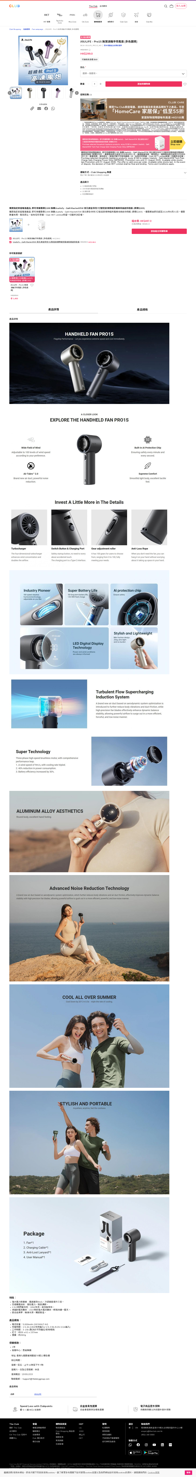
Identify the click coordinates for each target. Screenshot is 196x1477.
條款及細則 (107, 1434)
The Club (93, 6)
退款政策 (59, 1437)
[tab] (53, 309)
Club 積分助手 (39, 1438)
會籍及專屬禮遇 (39, 1428)
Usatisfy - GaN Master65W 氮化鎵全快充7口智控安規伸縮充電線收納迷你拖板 (46, 242)
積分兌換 (36, 1441)
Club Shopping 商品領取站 (65, 1432)
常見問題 (59, 1440)
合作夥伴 (103, 6)
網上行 (82, 1434)
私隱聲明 (106, 1428)
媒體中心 (13, 1438)
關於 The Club (15, 1428)
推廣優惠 (26, 29)
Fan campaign (37, 29)
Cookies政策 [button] (153, 1472)
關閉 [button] (188, 1472)
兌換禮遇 (36, 1434)
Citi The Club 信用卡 (18, 1434)
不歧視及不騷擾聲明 (110, 1438)
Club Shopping (15, 29)
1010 (81, 1431)
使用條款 (106, 1431)
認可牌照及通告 (108, 1441)
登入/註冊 (181, 6)
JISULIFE (37, 1394)
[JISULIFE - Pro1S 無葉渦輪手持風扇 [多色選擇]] (16, 93)
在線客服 (59, 1444)
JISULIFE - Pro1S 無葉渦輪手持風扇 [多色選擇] (19, 288)
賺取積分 (36, 1431)
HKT (81, 1438)
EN (136, 1428)
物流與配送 (60, 1428)
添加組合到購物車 (159, 231)
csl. (80, 1428)
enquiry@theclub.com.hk (151, 1431)
